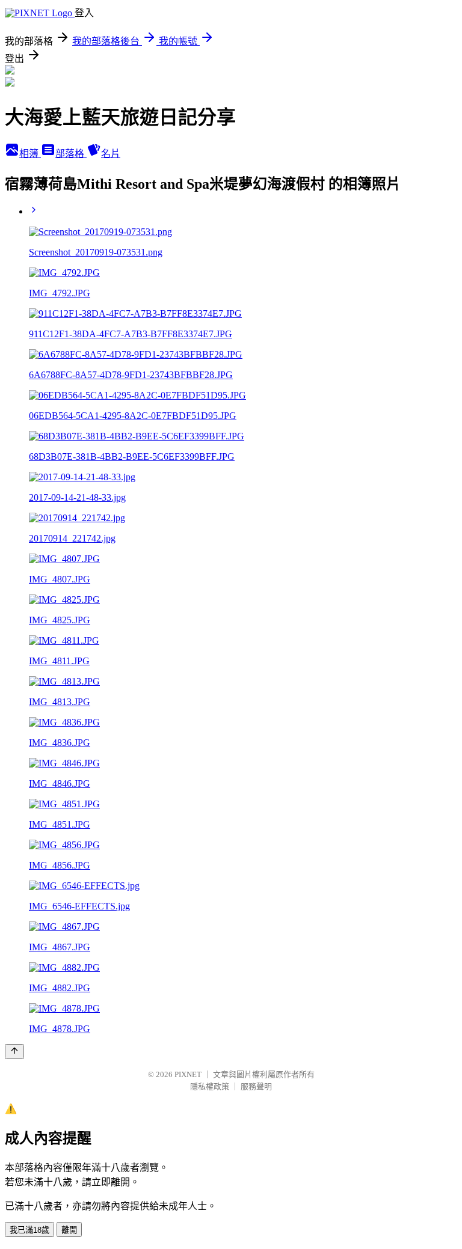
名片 (110, 153)
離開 (69, 1230)
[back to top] (14, 1051)
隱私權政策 (209, 1086)
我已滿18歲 (29, 1230)
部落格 (71, 153)
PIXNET (188, 1074)
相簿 (30, 153)
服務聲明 (256, 1086)
